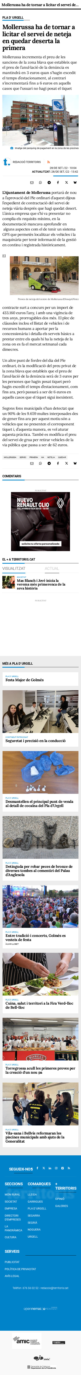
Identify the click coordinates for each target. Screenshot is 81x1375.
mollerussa (10, 457)
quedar (62, 457)
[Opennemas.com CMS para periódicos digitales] (40, 1308)
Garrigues (35, 1201)
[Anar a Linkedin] (50, 1168)
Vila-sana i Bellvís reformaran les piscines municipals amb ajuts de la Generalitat (35, 1137)
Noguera (34, 1229)
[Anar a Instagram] (56, 1168)
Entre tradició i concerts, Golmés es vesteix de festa (36, 937)
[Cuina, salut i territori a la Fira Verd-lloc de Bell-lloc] (40, 974)
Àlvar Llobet (12, 944)
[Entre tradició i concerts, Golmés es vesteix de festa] (40, 906)
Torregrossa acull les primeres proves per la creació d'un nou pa (40, 1070)
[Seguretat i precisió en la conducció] (40, 711)
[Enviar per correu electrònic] (31, 182)
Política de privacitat (20, 1269)
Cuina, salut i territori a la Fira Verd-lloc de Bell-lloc (39, 1005)
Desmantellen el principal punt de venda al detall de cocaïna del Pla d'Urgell (39, 803)
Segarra (34, 1215)
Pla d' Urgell (13, 17)
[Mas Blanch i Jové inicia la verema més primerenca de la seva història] (8, 582)
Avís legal (12, 1276)
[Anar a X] (43, 1168)
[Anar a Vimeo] (62, 1168)
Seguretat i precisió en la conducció (36, 740)
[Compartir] (40, 182)
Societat (11, 1201)
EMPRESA (11, 1208)
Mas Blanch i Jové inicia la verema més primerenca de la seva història (41, 584)
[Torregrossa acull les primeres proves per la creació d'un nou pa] (40, 1039)
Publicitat (12, 1262)
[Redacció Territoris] (7, 162)
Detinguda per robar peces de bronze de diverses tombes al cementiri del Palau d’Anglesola (39, 870)
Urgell (33, 1236)
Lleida (32, 1194)
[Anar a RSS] (69, 1168)
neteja (51, 457)
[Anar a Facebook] (37, 1168)
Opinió (59, 1198)
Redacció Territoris (27, 162)
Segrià (32, 1222)
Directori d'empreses (13, 1217)
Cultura (10, 1237)
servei (23, 457)
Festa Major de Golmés (24, 679)
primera (33, 457)
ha (42, 457)
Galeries (61, 1206)
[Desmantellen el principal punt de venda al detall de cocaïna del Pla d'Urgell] (40, 772)
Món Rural (12, 1194)
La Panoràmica (13, 1228)
